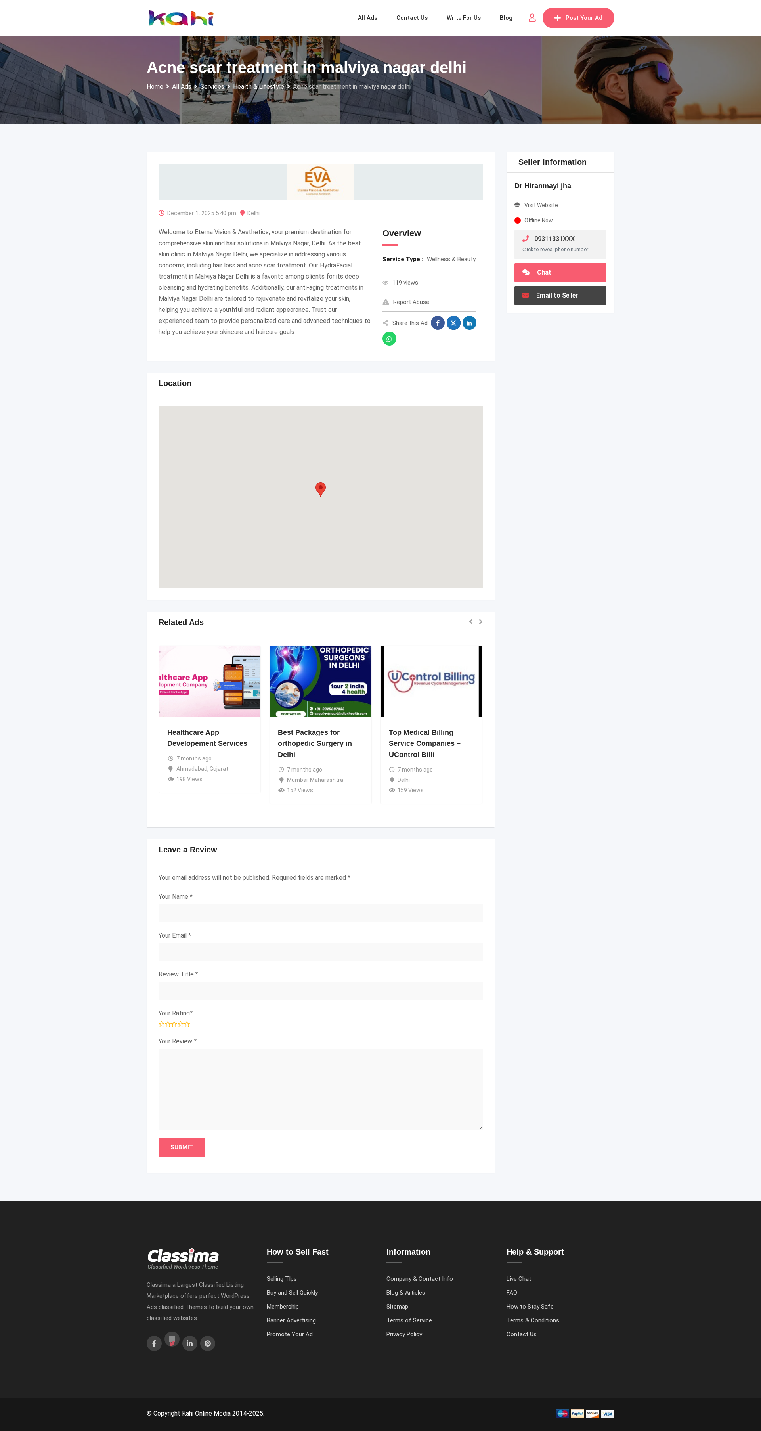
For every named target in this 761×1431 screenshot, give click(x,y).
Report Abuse (411, 302)
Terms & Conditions (533, 1320)
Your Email (175, 935)
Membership (283, 1306)
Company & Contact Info (419, 1278)
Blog (506, 17)
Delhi (253, 213)
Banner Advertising (291, 1320)
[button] (320, 489)
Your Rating (176, 1013)
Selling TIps (282, 1278)
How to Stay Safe (530, 1306)
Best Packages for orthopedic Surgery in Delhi (315, 743)
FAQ (512, 1292)
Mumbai (297, 780)
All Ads (367, 17)
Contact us (412, 17)
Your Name (176, 896)
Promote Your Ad (290, 1334)
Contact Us (522, 1334)
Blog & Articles (405, 1292)
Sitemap (397, 1306)
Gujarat (219, 769)
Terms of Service (409, 1320)
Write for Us (464, 17)
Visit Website (541, 205)
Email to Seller (556, 295)
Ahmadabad (191, 769)
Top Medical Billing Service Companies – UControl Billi (425, 743)
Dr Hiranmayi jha (542, 186)
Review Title (178, 974)
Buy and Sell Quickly (292, 1292)
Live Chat (519, 1278)
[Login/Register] (532, 18)
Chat (543, 272)
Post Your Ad (584, 17)
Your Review (178, 1041)
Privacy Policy (404, 1334)
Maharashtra (326, 780)
